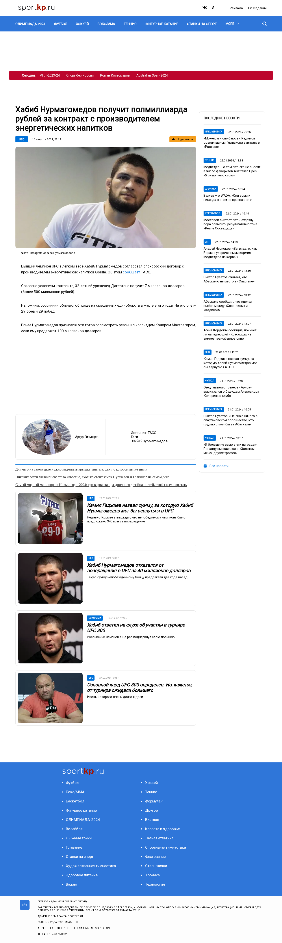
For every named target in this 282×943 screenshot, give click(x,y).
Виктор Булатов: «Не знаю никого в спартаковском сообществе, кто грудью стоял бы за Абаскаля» (231, 420)
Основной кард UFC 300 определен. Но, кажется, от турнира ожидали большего (139, 687)
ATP (207, 242)
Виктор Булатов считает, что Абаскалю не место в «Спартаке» (229, 279)
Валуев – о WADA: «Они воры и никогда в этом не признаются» (228, 198)
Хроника (210, 189)
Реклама (237, 8)
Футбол (209, 380)
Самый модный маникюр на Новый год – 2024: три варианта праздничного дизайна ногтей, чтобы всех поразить (101, 485)
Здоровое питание (82, 875)
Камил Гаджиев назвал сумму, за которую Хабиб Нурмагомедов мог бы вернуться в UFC (140, 508)
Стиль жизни (156, 866)
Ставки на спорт (79, 856)
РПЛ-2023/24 (50, 75)
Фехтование (155, 856)
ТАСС (152, 433)
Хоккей (151, 782)
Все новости (219, 466)
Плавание (74, 847)
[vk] (204, 8)
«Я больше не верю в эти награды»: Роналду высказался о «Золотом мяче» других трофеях (230, 449)
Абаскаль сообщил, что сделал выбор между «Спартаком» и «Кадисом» (228, 306)
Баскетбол (75, 801)
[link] (105, 197)
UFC (21, 139)
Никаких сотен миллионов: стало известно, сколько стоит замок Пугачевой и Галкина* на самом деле (92, 477)
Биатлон (152, 819)
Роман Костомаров (115, 75)
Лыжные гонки (79, 838)
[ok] (213, 8)
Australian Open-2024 (152, 75)
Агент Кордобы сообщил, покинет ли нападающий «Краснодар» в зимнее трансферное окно (230, 334)
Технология (155, 884)
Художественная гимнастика (91, 866)
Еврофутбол (212, 213)
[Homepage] (36, 8)
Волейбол (74, 829)
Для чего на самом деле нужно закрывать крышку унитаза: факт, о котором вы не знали (81, 469)
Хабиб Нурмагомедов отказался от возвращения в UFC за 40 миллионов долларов (139, 567)
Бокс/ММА (75, 792)
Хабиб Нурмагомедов (150, 441)
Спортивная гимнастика (165, 847)
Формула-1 (154, 801)
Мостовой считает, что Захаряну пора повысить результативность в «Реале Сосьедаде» (230, 224)
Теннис (209, 160)
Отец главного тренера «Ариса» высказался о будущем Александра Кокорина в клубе (231, 391)
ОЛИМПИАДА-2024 (83, 819)
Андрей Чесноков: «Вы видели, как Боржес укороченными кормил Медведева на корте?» (230, 253)
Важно (71, 884)
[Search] (264, 24)
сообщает (131, 272)
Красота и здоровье (162, 829)
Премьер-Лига (213, 131)
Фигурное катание (81, 810)
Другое (151, 810)
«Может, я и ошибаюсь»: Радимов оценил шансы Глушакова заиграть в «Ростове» (232, 142)
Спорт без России (80, 75)
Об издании (257, 8)
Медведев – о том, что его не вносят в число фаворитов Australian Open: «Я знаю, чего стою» (232, 171)
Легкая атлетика (159, 838)
